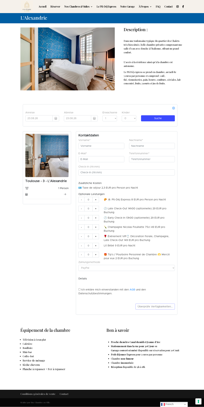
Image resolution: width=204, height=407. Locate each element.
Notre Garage (127, 6)
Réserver (55, 6)
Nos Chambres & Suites (76, 6)
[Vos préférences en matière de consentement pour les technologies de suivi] (198, 401)
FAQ (158, 6)
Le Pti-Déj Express (106, 6)
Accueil (42, 6)
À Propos (144, 6)
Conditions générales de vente (37, 394)
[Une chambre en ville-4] (67, 89)
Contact (168, 6)
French (169, 404)
